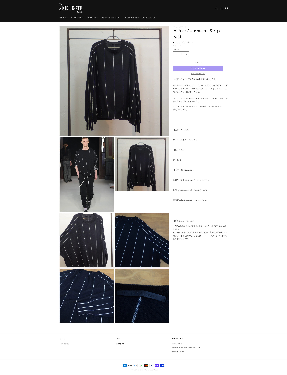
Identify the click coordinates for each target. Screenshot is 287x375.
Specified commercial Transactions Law (186, 348)
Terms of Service (178, 351)
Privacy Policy (177, 344)
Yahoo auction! (64, 344)
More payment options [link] (198, 74)
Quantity (176, 50)
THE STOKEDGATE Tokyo (140, 370)
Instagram (120, 343)
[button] (216, 8)
